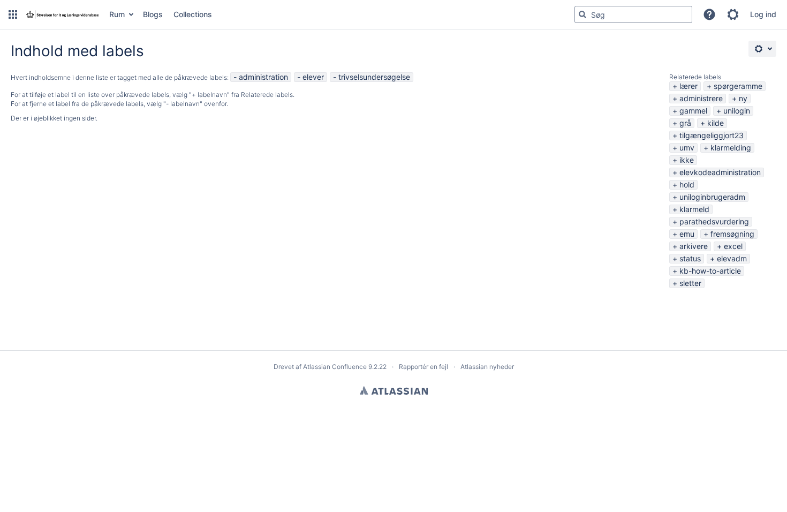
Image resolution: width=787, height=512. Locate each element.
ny (743, 98)
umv (686, 147)
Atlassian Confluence (335, 367)
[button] (12, 14)
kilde (715, 122)
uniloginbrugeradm (712, 196)
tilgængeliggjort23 (711, 135)
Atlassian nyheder (487, 367)
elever (313, 76)
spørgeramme (738, 86)
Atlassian (394, 390)
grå (685, 122)
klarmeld (694, 209)
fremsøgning (732, 233)
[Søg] (582, 14)
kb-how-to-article (710, 270)
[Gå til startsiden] (62, 14)
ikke (686, 159)
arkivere (693, 246)
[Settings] (762, 49)
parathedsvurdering (714, 221)
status (690, 258)
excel (733, 246)
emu (686, 233)
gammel (693, 110)
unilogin (736, 110)
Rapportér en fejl (423, 367)
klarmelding (730, 147)
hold (686, 184)
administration (263, 76)
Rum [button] (117, 14)
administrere (701, 98)
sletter (690, 283)
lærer (688, 86)
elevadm (732, 258)
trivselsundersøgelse (374, 76)
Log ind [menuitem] (763, 14)
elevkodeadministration (720, 172)
